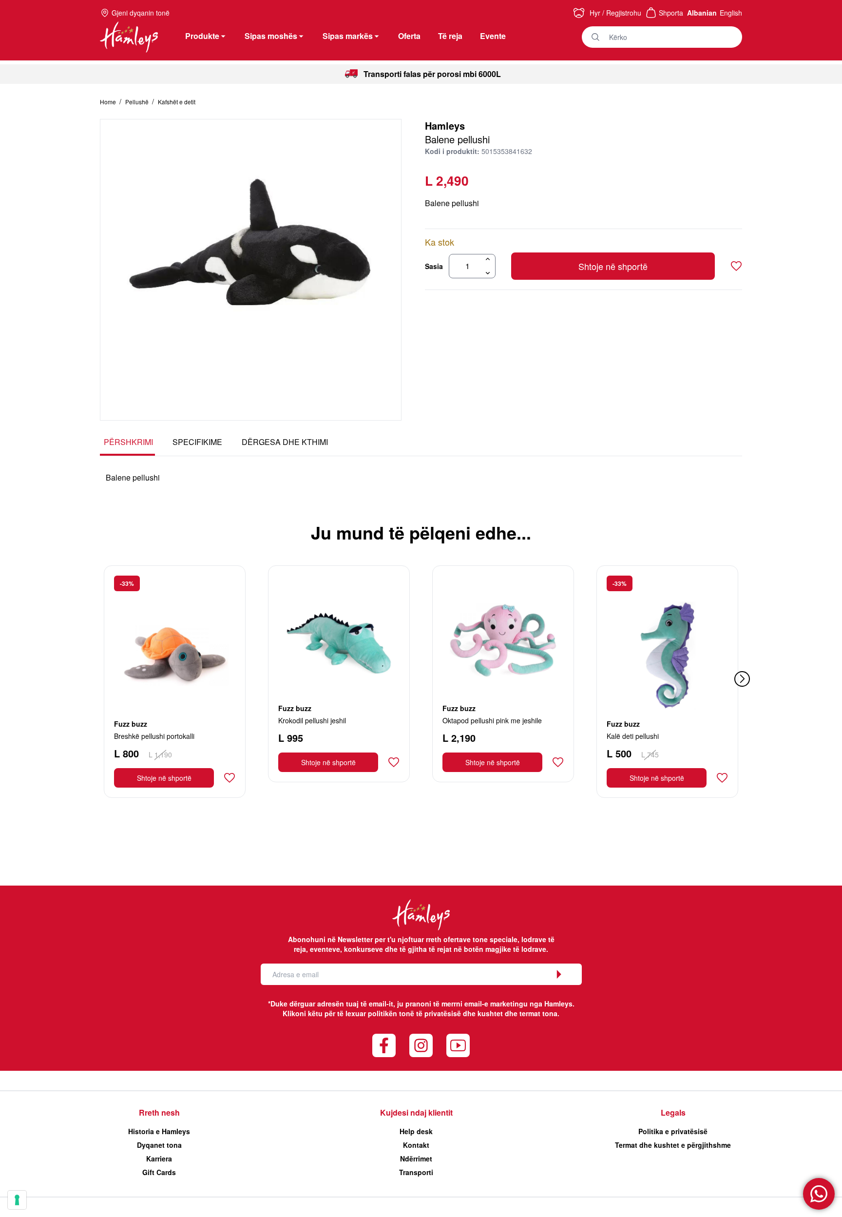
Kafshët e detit (176, 101)
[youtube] (458, 1045)
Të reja (450, 35)
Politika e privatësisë (673, 1131)
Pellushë (137, 101)
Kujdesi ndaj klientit (416, 1112)
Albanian (702, 13)
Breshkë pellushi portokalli (154, 736)
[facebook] (384, 1045)
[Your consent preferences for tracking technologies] (17, 1200)
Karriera (159, 1158)
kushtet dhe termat (509, 1013)
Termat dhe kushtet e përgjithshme (673, 1145)
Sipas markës (348, 35)
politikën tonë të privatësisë (414, 1013)
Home (108, 101)
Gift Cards (159, 1172)
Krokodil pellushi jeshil (312, 720)
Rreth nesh (159, 1112)
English (731, 13)
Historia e (159, 1131)
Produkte (202, 35)
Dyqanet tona (159, 1145)
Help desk (416, 1131)
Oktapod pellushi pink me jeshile (492, 720)
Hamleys (445, 125)
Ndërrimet (416, 1158)
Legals (673, 1112)
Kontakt (416, 1145)
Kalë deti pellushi (633, 736)
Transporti (416, 1172)
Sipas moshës (271, 35)
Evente (493, 35)
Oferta (409, 35)
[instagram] (421, 1045)
